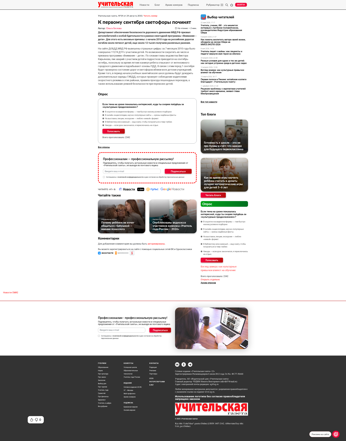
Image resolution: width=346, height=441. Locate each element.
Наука (100, 371)
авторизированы (156, 244)
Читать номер (150, 15)
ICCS (151, 378)
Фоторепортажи (157, 382)
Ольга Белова (114, 28)
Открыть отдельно (210, 279)
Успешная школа (130, 367)
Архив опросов (208, 282)
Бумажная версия (131, 407)
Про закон (102, 377)
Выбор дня (102, 384)
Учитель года (157, 219)
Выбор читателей (220, 17)
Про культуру (103, 374)
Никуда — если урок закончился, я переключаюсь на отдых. (132, 125)
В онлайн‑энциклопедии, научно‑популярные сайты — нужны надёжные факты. (141, 115)
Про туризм (102, 387)
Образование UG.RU (109, 219)
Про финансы (103, 397)
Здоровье (101, 400)
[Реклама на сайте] (335, 434)
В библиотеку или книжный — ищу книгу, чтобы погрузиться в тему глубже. (138, 122)
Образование (103, 367)
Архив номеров (173, 4)
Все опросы (104, 147)
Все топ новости (209, 102)
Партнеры (153, 374)
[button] (106, 253)
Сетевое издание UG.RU (133, 387)
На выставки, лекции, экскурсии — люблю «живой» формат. (132, 118)
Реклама (152, 371)
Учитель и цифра (104, 403)
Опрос (207, 204)
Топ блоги (208, 114)
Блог (157, 4)
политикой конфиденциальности (130, 177)
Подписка (193, 4)
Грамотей (101, 393)
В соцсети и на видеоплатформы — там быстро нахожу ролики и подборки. (138, 112)
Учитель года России (132, 377)
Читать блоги (213, 195)
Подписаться (178, 171)
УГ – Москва (128, 390)
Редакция (153, 367)
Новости (144, 4)
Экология (101, 380)
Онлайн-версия (129, 410)
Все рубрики (102, 406)
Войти (241, 5)
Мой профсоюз (129, 394)
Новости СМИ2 (10, 292)
